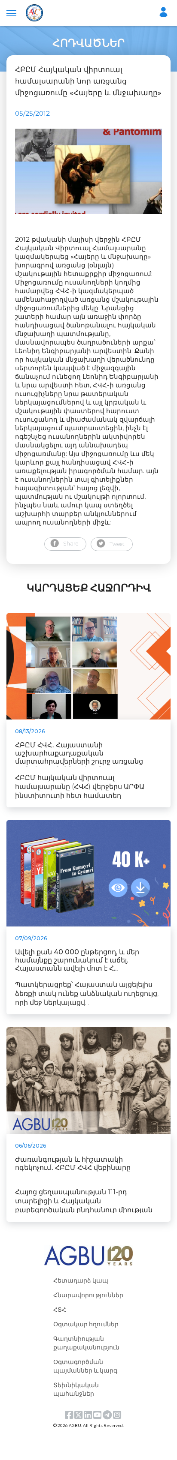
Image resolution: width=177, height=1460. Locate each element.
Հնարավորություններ (88, 1294)
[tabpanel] (88, 171)
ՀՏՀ (59, 1309)
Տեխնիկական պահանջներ (76, 1389)
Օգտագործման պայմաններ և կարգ (85, 1366)
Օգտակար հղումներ (86, 1324)
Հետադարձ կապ (80, 1280)
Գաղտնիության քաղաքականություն (86, 1343)
